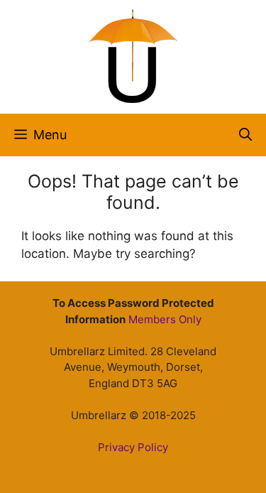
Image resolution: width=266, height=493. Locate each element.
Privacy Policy (133, 447)
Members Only (164, 319)
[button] (245, 135)
